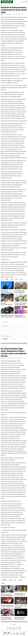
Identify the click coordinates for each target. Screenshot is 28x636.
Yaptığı (3, 583)
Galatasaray (4, 579)
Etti (2, 279)
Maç (15, 579)
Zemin (21, 279)
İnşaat (7, 279)
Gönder (5, 338)
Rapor (12, 279)
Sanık (16, 279)
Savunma (21, 579)
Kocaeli (10, 579)
